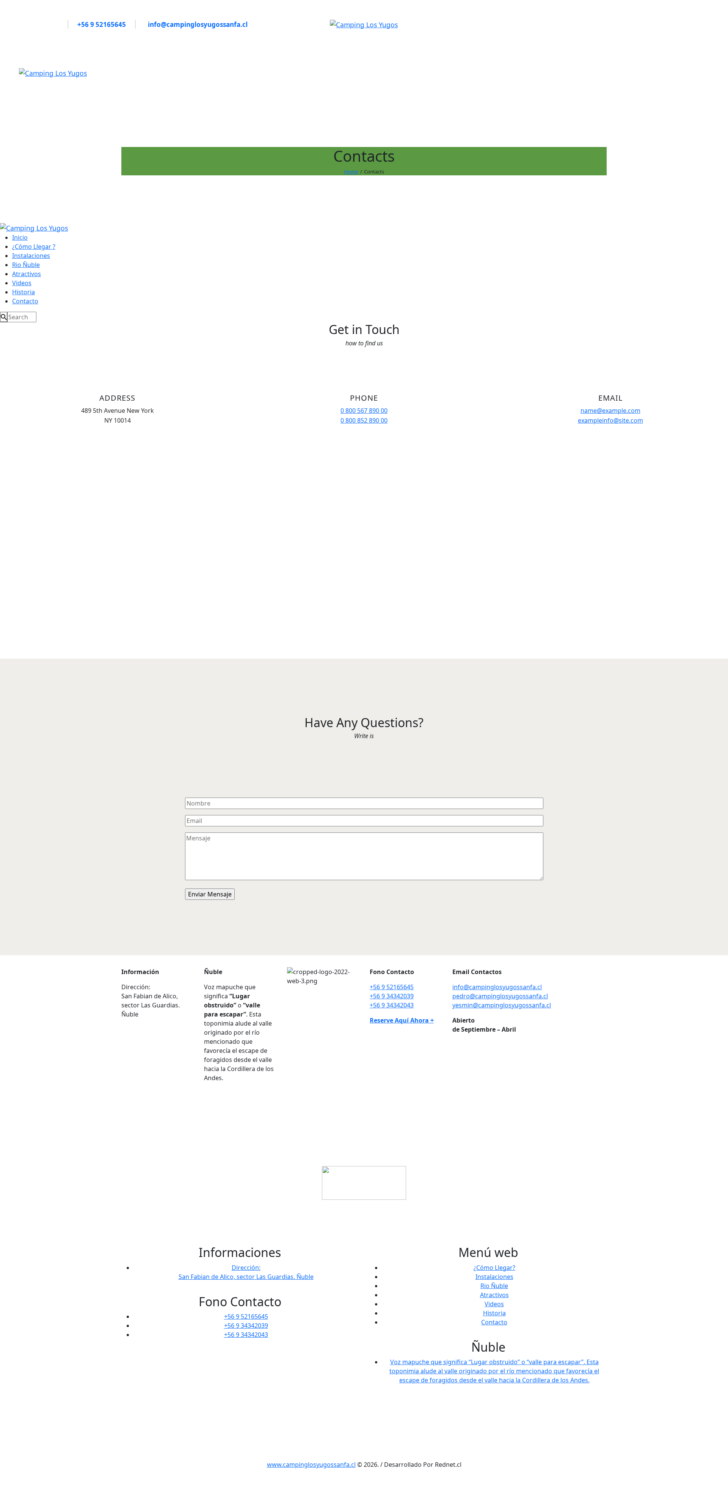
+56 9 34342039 (392, 996)
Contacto (494, 1322)
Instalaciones (494, 1277)
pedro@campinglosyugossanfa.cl (500, 996)
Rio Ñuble (494, 1286)
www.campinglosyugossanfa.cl (311, 1464)
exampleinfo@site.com (610, 420)
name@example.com (610, 410)
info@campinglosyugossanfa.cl (497, 987)
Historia (494, 1313)
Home (351, 171)
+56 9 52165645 (392, 987)
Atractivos (494, 1295)
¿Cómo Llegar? (494, 1267)
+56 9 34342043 (392, 1005)
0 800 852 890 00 (364, 420)
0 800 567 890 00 (364, 410)
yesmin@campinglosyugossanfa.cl (501, 1005)
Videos (494, 1304)
